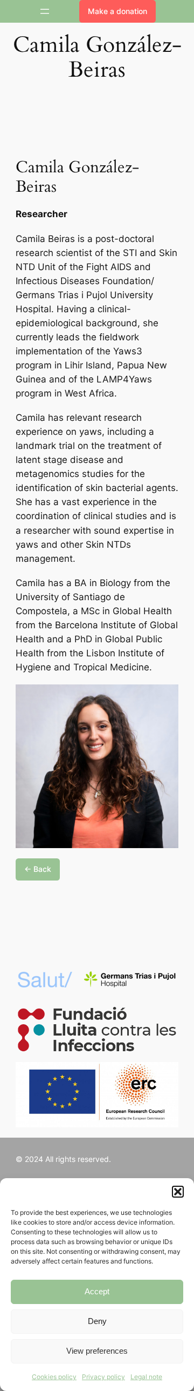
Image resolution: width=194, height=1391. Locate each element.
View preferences (97, 1350)
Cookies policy (54, 1377)
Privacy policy (103, 1377)
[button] (177, 1191)
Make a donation (117, 11)
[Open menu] (44, 11)
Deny (97, 1321)
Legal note (146, 1377)
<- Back (37, 868)
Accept (97, 1291)
